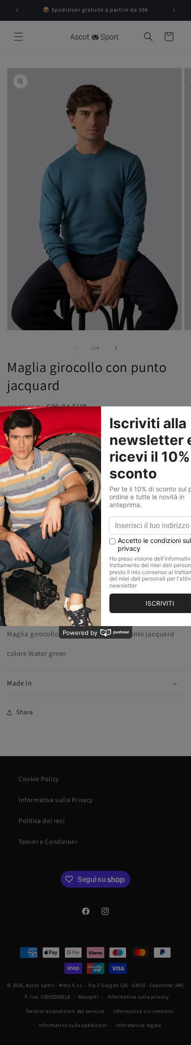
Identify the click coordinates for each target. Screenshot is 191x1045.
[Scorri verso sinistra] (75, 348)
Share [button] (24, 712)
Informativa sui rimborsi (144, 1011)
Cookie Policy (39, 779)
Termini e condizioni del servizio (65, 1011)
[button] (18, 36)
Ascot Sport (40, 985)
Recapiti (88, 996)
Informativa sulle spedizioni (73, 1025)
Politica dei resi (41, 820)
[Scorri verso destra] (116, 348)
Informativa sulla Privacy (56, 800)
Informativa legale (138, 1025)
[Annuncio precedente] (17, 10)
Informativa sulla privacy (139, 996)
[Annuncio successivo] (174, 10)
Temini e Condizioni (48, 841)
